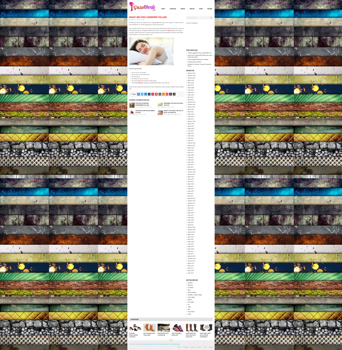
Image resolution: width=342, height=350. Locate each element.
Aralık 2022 (191, 160)
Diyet (163, 9)
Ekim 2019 (190, 251)
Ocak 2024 (191, 131)
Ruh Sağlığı (191, 302)
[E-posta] (170, 94)
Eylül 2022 (190, 167)
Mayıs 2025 (191, 109)
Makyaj (189, 299)
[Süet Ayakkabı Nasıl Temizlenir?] (149, 328)
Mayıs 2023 (191, 148)
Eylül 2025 (190, 99)
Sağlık (192, 9)
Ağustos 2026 (191, 73)
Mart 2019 (190, 268)
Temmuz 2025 (191, 104)
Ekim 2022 (190, 164)
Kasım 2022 (191, 162)
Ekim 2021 (190, 193)
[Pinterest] (152, 94)
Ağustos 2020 (191, 227)
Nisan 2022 (191, 179)
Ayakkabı (190, 282)
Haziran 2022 (191, 174)
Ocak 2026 (191, 90)
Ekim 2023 (190, 138)
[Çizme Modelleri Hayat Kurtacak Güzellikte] (192, 328)
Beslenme (190, 285)
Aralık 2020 (191, 217)
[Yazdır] (174, 94)
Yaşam (209, 9)
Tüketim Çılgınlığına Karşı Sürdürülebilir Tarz (200, 53)
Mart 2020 (190, 239)
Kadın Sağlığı (191, 297)
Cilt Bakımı (190, 287)
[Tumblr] (149, 94)
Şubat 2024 (191, 128)
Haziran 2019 (191, 261)
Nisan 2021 (191, 208)
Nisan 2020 (191, 237)
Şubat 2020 (191, 241)
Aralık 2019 (191, 246)
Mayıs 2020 (191, 234)
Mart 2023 (190, 152)
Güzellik (173, 9)
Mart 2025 (190, 111)
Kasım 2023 (191, 135)
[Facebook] (138, 94)
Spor (201, 9)
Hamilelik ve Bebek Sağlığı (195, 295)
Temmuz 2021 (191, 200)
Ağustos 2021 (191, 198)
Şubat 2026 (191, 87)
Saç (189, 304)
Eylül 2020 (190, 225)
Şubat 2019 (191, 270)
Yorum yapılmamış (140, 107)
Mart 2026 (190, 85)
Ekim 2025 (190, 97)
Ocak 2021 (191, 215)
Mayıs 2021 (191, 205)
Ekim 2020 (190, 222)
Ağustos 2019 (191, 256)
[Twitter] (142, 94)
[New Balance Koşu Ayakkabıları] (164, 328)
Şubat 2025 (191, 114)
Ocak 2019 (191, 273)
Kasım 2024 (191, 116)
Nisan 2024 (191, 126)
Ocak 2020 (191, 244)
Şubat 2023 (191, 155)
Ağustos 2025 (191, 102)
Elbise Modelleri (192, 292)
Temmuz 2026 (191, 75)
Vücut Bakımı (191, 311)
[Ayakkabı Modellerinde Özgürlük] (135, 328)
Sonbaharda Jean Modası (194, 62)
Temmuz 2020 (191, 229)
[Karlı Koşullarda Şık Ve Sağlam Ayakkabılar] (206, 328)
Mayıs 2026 (191, 80)
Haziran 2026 (191, 78)
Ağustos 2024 (191, 121)
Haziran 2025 (191, 107)
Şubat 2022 (191, 184)
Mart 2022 (190, 181)
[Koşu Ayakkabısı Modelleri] (178, 328)
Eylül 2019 (190, 253)
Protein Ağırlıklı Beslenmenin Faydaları (198, 59)
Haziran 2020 (191, 232)
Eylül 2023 (190, 140)
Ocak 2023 (191, 157)
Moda (183, 9)
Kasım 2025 (191, 95)
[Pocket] (167, 94)
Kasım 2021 (191, 191)
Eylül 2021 (190, 196)
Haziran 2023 (191, 145)
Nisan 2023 (191, 150)
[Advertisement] (199, 35)
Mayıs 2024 (191, 123)
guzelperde (132, 19)
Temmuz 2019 (191, 258)
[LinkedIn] (145, 94)
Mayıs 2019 (191, 263)
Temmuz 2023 (191, 143)
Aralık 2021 (191, 188)
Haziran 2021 (191, 203)
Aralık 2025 (191, 92)
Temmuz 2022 (191, 172)
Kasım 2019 (191, 249)
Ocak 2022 (191, 186)
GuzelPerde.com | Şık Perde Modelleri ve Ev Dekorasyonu (160, 344)
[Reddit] (156, 94)
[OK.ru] (163, 94)
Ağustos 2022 (191, 169)
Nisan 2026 (191, 83)
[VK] (159, 94)
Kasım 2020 (191, 220)
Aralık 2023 (191, 133)
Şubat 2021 (191, 213)
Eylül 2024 (190, 119)
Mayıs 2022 (191, 176)
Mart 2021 (190, 210)
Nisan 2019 (191, 265)
